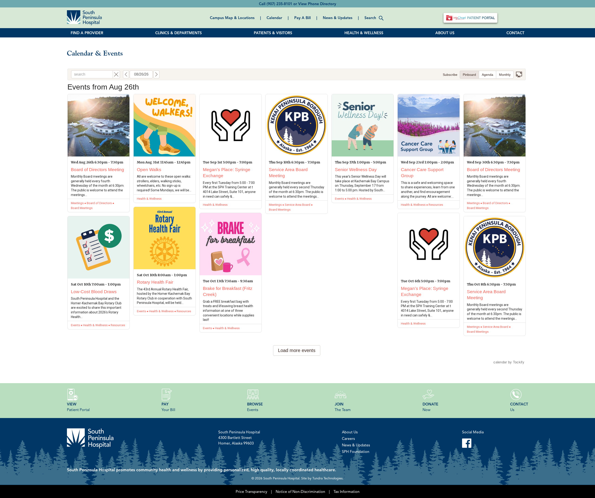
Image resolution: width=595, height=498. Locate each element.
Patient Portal (78, 407)
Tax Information (347, 491)
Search (370, 18)
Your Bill (168, 407)
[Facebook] (473, 443)
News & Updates (337, 18)
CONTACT (515, 33)
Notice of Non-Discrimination (300, 491)
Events (255, 407)
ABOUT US (444, 33)
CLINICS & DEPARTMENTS (178, 33)
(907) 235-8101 (279, 4)
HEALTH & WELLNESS (363, 33)
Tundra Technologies (327, 478)
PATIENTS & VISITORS (273, 33)
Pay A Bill (302, 18)
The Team (343, 407)
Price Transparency (251, 491)
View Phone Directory (317, 4)
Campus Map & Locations (232, 18)
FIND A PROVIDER (87, 33)
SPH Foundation (355, 451)
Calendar (274, 18)
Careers (348, 438)
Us (519, 407)
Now (430, 407)
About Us (350, 432)
